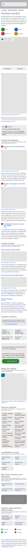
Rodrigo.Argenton (8, 114)
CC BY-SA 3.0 (12, 209)
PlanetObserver (21, 401)
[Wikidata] (3, 351)
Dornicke (6, 209)
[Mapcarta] (3, 4)
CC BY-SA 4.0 (16, 114)
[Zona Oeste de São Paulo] (14, 256)
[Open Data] (6, 345)
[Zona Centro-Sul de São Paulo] (14, 282)
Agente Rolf (7, 288)
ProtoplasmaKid (8, 171)
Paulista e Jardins (17, 545)
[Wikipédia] (9, 351)
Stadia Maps (5, 401)
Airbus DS (11, 401)
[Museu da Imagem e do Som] (14, 198)
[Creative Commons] (19, 537)
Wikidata (18, 347)
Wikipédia (13, 349)
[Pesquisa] (25, 4)
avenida (10, 127)
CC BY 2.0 (13, 121)
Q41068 (17, 339)
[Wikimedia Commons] (6, 351)
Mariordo (6, 262)
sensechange (7, 121)
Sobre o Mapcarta (6, 540)
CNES (15, 401)
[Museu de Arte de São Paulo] (14, 160)
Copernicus (4, 402)
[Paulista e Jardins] (14, 93)
